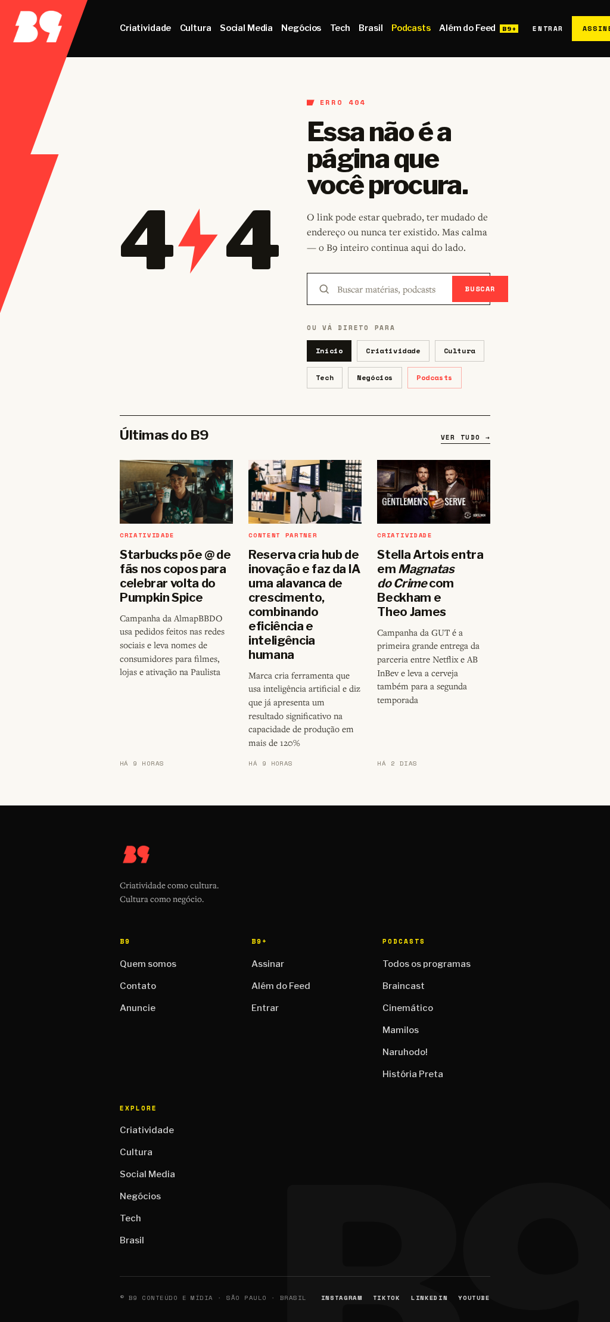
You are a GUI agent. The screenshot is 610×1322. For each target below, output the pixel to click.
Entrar (548, 28)
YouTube (474, 1297)
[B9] (44, 28)
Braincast (403, 986)
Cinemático (407, 1008)
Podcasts (411, 28)
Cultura (195, 28)
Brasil (370, 28)
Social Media (246, 28)
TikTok (386, 1297)
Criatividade (145, 28)
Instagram (341, 1297)
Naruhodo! (405, 1052)
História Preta (412, 1074)
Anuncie (137, 1008)
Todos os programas (426, 964)
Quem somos (148, 964)
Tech (340, 28)
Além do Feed (467, 28)
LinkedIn (429, 1297)
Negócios (301, 28)
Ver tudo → (465, 437)
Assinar (267, 964)
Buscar (480, 289)
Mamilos (400, 1030)
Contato (138, 986)
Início (329, 351)
